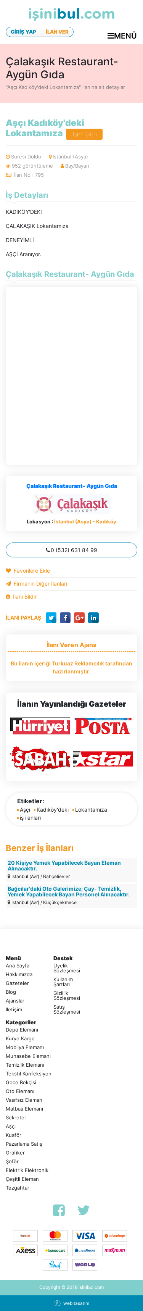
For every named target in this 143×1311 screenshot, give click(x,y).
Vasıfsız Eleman (24, 1100)
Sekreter (16, 1117)
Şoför (12, 1161)
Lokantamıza (91, 809)
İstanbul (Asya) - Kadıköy (85, 521)
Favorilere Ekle (32, 570)
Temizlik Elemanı (25, 1064)
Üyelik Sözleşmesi (66, 968)
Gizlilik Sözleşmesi (66, 996)
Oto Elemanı (20, 1091)
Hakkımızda (19, 974)
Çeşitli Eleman (22, 1179)
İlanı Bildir (25, 596)
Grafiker (15, 1152)
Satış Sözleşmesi (66, 1009)
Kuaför (13, 1135)
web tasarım (76, 1303)
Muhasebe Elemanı (28, 1056)
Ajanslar (15, 1000)
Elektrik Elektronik (27, 1170)
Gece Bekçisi (21, 1082)
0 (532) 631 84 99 (74, 550)
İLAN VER (57, 32)
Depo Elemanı (22, 1029)
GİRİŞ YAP (23, 32)
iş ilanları (30, 817)
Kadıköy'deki (53, 809)
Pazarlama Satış (24, 1143)
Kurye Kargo (20, 1038)
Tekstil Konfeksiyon (28, 1073)
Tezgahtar (17, 1187)
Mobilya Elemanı (25, 1047)
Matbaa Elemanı (24, 1108)
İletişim (14, 1009)
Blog (11, 992)
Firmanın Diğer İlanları (40, 583)
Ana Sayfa (17, 965)
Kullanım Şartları (63, 982)
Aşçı (25, 809)
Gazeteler (17, 983)
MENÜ (125, 36)
